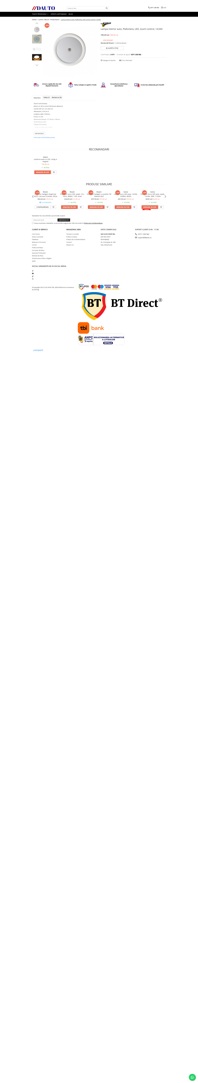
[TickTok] (32, 276)
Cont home (36, 234)
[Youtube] (32, 273)
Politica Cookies (71, 237)
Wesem (45, 192)
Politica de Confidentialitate (93, 223)
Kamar (126, 192)
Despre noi (70, 245)
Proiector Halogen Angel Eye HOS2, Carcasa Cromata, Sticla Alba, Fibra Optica (45, 195)
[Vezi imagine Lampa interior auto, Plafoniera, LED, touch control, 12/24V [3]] (37, 57)
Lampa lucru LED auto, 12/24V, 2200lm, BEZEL (126, 195)
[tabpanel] (70, 49)
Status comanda (37, 237)
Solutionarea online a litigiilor (42, 258)
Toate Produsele (39, 14)
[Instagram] (32, 279)
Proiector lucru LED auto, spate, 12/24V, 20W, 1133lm (153, 195)
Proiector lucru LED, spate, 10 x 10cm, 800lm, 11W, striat (72, 195)
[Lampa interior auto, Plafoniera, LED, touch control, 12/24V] (70, 49)
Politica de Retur (37, 248)
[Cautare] (107, 8)
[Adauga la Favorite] (53, 172)
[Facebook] (32, 271)
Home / (35, 19)
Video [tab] (47, 97)
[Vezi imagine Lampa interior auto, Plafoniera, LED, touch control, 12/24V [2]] (37, 49)
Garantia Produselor (39, 253)
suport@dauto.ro (144, 237)
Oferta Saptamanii (59, 14)
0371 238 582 (143, 234)
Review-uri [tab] (57, 97)
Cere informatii (126, 60)
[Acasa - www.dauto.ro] (43, 8)
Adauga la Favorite (109, 60)
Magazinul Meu (73, 229)
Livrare (34, 245)
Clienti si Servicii (40, 229)
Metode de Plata (37, 256)
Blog (71, 14)
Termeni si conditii (72, 234)
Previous (37, 23)
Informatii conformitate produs (44, 137)
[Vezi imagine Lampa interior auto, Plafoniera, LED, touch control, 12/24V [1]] (37, 39)
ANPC (34, 261)
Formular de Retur (38, 250)
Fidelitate (35, 239)
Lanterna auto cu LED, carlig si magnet (45, 160)
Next (37, 65)
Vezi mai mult (39, 133)
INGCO (45, 157)
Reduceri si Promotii (39, 242)
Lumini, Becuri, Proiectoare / (49, 19)
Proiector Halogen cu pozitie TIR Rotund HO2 (99, 195)
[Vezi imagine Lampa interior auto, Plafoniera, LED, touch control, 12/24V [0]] (37, 29)
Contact (69, 242)
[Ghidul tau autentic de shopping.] (38, 350)
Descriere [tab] (37, 98)
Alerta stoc (113, 48)
